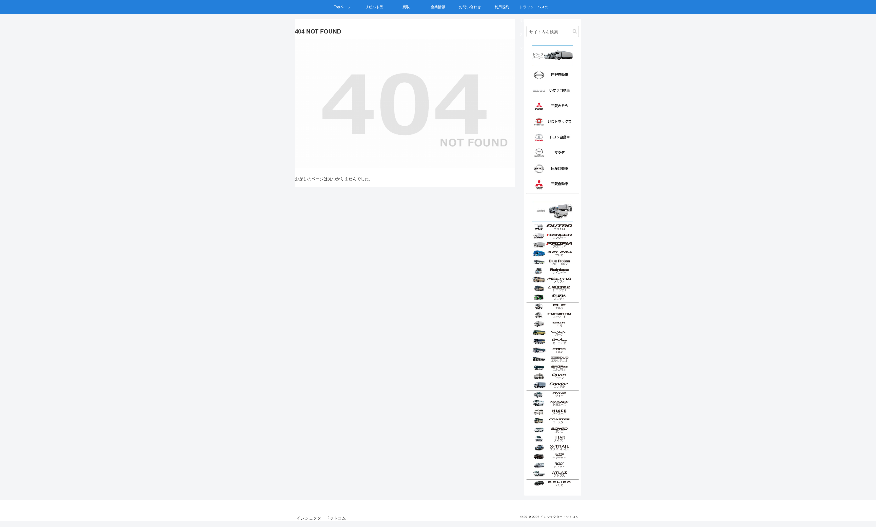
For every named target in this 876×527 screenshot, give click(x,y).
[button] (575, 31)
